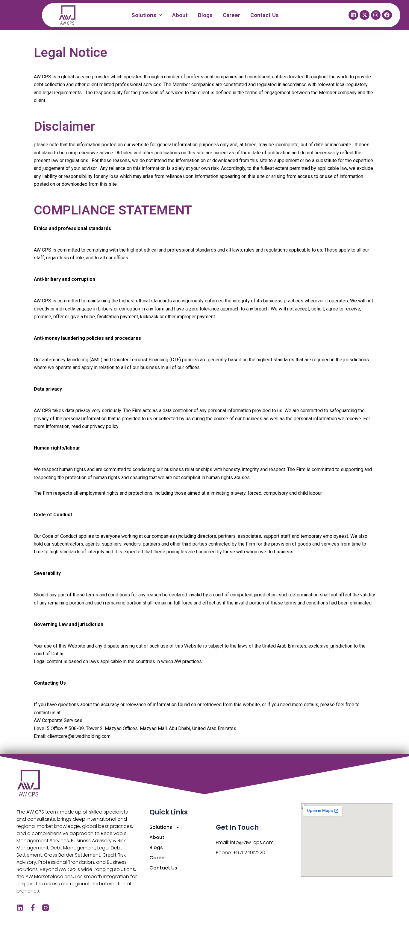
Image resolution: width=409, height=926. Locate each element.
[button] (147, 15)
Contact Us (265, 15)
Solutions (144, 15)
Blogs (205, 15)
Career (231, 15)
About (180, 15)
